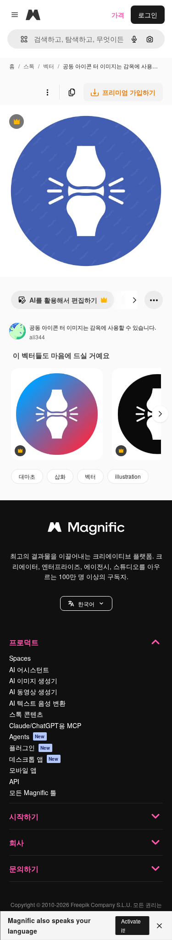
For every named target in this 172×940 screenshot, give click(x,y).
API (14, 781)
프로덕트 (24, 642)
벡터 (48, 66)
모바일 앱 (23, 769)
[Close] (159, 925)
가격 (117, 14)
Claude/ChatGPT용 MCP (45, 725)
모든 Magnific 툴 (32, 792)
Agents (27, 736)
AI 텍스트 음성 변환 (37, 703)
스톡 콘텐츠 (26, 714)
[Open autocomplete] (20, 39)
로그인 (147, 14)
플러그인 (29, 747)
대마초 (27, 476)
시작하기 (24, 816)
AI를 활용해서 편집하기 (57, 302)
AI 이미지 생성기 (33, 680)
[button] (86, 603)
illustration (128, 476)
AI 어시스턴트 (29, 669)
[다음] (134, 300)
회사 (16, 842)
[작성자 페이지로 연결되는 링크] (17, 332)
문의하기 (24, 868)
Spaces (20, 658)
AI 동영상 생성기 (33, 691)
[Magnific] (86, 529)
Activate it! (131, 925)
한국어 (86, 604)
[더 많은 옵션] (47, 92)
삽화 (60, 476)
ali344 (37, 337)
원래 (53, 122)
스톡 (28, 66)
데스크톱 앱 (34, 758)
